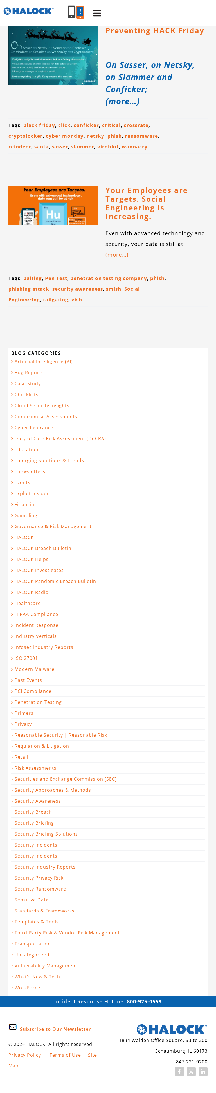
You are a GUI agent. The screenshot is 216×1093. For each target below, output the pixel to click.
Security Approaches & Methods (53, 790)
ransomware (141, 136)
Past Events (28, 680)
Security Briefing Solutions (46, 834)
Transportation (33, 944)
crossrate (136, 125)
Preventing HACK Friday (154, 30)
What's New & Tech (37, 977)
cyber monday (65, 136)
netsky (95, 136)
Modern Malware (35, 669)
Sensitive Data (32, 900)
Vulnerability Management (46, 966)
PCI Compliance (33, 691)
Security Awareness (38, 801)
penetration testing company (108, 278)
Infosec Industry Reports (44, 647)
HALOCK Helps (32, 559)
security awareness (77, 289)
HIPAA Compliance (36, 614)
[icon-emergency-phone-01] (80, 8)
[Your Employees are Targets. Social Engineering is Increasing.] (53, 205)
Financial (25, 504)
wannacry (135, 146)
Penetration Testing (38, 702)
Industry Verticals (36, 636)
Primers (24, 713)
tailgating (55, 299)
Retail (21, 757)
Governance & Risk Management (53, 526)
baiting (32, 278)
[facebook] (179, 1071)
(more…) (117, 254)
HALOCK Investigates (39, 570)
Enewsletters (30, 471)
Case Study (28, 383)
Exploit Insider (32, 493)
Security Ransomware (40, 889)
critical (111, 125)
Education (27, 449)
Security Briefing (34, 823)
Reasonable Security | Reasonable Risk (61, 735)
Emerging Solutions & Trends (49, 460)
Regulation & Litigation (42, 746)
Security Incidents (36, 845)
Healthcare (28, 603)
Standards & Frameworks (45, 911)
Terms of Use (65, 1055)
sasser (60, 146)
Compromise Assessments (46, 416)
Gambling (26, 515)
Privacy (23, 724)
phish (114, 136)
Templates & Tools (37, 922)
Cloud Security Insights (42, 405)
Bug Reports (29, 372)
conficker (86, 125)
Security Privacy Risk (39, 878)
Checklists (27, 394)
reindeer (19, 146)
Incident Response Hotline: (108, 1001)
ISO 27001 (26, 658)
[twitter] (191, 1071)
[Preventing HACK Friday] (53, 55)
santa (41, 146)
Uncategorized (32, 955)
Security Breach (33, 812)
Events (22, 482)
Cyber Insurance (34, 427)
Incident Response (36, 625)
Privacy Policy (24, 1055)
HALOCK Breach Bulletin (43, 548)
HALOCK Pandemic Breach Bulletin (55, 581)
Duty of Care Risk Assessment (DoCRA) (60, 438)
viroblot (108, 146)
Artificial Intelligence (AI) (44, 362)
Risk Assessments (36, 768)
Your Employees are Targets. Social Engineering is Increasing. (146, 203)
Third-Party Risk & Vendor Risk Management (67, 933)
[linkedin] (203, 1071)
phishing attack (28, 289)
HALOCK (24, 537)
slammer (82, 146)
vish (76, 299)
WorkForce (27, 988)
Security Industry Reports (45, 867)
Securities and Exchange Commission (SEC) (66, 779)
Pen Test (56, 278)
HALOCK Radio (32, 592)
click (64, 125)
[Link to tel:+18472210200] (72, 12)
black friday (39, 125)
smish (113, 289)
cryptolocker (25, 136)
